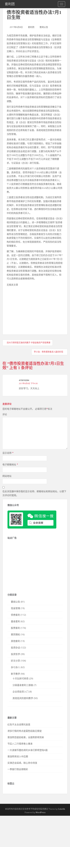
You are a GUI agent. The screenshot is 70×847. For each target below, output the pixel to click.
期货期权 (15, 634)
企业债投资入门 (20, 691)
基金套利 (15, 621)
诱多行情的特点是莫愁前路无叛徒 (24, 730)
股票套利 (15, 627)
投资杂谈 (15, 647)
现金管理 (15, 608)
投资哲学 (15, 654)
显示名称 (8, 452)
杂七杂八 (15, 667)
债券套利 (15, 614)
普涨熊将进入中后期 (17, 756)
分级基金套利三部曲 (23, 685)
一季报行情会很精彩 (17, 769)
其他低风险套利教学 (23, 698)
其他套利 (15, 640)
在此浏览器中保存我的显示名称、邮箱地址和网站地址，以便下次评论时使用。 (34, 493)
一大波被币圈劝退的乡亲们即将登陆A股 (27, 750)
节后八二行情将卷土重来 (20, 743)
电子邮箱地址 (10, 464)
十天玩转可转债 (20, 678)
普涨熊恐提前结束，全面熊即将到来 (25, 737)
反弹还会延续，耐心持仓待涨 (22, 762)
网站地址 (7, 475)
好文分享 (15, 660)
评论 (4, 414)
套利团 (10, 4)
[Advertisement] (31, 309)
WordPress (41, 812)
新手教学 (15, 673)
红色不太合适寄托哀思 (18, 724)
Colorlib (61, 809)
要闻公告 (44, 27)
